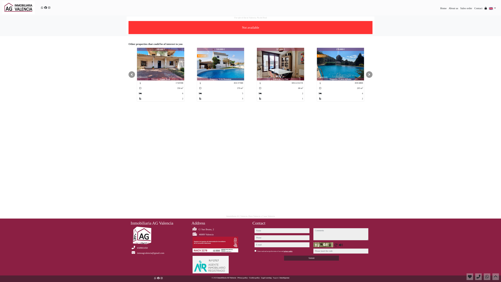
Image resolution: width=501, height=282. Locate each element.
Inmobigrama (284, 278)
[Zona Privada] (486, 8)
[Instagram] (49, 7)
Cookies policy (254, 278)
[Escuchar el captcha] (341, 245)
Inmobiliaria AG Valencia (227, 278)
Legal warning (266, 278)
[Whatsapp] (42, 7)
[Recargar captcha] (336, 245)
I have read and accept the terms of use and (275, 251)
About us (453, 8)
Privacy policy (242, 278)
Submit (311, 258)
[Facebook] (45, 7)
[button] (132, 74)
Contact (478, 8)
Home (443, 8)
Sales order (466, 8)
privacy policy (288, 251)
